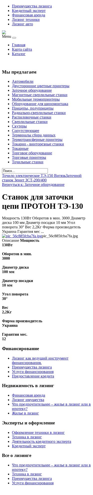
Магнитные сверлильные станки (39, 95)
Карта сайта (22, 49)
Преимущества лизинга (32, 6)
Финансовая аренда (28, 15)
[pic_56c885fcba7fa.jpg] (22, 236)
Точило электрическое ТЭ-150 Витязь (34, 175)
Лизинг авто (22, 24)
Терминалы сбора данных (34, 135)
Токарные (20, 148)
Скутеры (19, 126)
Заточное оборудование (32, 90)
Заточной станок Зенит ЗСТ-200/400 (42, 177)
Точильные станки (27, 162)
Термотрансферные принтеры (37, 139)
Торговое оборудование (32, 153)
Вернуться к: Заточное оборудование (33, 184)
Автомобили (22, 81)
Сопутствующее (25, 130)
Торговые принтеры (29, 157)
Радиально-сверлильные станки (39, 113)
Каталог (19, 54)
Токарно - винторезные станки (38, 144)
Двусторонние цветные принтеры (40, 86)
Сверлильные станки (30, 122)
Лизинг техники (26, 19)
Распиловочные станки (31, 117)
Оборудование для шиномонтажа (40, 104)
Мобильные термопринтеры (36, 99)
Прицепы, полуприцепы (33, 108)
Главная (18, 45)
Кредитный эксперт (29, 10)
